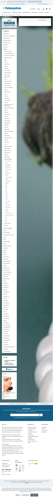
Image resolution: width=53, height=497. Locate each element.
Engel (5, 59)
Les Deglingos (6, 292)
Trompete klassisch (8, 177)
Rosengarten (7, 173)
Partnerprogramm (32, 428)
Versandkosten (23, 480)
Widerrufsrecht (31, 439)
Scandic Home (7, 100)
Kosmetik (5, 47)
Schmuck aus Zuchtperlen (9, 36)
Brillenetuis (6, 98)
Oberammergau (6, 351)
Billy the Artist (7, 91)
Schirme (6, 102)
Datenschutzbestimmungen (20, 417)
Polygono (6, 183)
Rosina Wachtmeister (9, 53)
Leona (6, 219)
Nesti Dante (5, 331)
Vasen (5, 94)
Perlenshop (3, 1)
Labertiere (5, 283)
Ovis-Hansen (6, 285)
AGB (29, 442)
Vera (6, 189)
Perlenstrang (6, 338)
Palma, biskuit (7, 205)
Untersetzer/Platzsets (9, 108)
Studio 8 (6, 225)
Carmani (5, 311)
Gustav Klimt (6, 256)
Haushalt (5, 294)
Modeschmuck (6, 42)
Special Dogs (7, 148)
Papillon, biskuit (8, 207)
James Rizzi (6, 64)
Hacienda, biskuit (8, 169)
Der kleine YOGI (7, 81)
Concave (6, 195)
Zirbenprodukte (6, 241)
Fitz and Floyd (7, 223)
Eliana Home (7, 157)
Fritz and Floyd (6, 232)
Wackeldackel (6, 318)
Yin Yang (6, 96)
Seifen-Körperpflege (7, 228)
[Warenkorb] (49, 9)
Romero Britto (7, 83)
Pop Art (6, 139)
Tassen (5, 66)
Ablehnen (18, 495)
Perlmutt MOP (6, 340)
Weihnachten (6, 33)
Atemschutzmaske (7, 245)
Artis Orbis (6, 142)
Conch (6, 199)
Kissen (4, 254)
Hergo (4, 320)
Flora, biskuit (7, 165)
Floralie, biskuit (8, 181)
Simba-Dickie (6, 329)
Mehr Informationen (28, 491)
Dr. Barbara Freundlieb (9, 55)
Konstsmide (5, 309)
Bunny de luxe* (7, 150)
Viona (6, 187)
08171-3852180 (6, 470)
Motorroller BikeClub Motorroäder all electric (17, 1)
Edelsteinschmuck (7, 40)
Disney (4, 230)
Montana (6, 179)
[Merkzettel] (46, 9)
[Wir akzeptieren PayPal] (9, 369)
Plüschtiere (5, 314)
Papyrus (6, 209)
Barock (6, 163)
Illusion (6, 185)
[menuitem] (49, 9)
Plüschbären (6, 322)
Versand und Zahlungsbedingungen (33, 435)
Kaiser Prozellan (7, 51)
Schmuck (6, 127)
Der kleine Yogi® (8, 146)
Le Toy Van (5, 333)
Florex (4, 243)
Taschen (6, 116)
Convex (6, 197)
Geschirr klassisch (8, 213)
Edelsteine (5, 44)
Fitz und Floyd (7, 70)
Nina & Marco (7, 120)
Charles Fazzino (7, 72)
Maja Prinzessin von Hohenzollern (8, 105)
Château (6, 133)
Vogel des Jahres (8, 137)
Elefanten (6, 68)
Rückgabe (30, 438)
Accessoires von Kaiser (9, 215)
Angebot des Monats (8, 131)
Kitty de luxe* (7, 152)
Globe (6, 217)
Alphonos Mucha (8, 57)
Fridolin (5, 250)
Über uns (44, 428)
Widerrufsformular (32, 441)
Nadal (5, 79)
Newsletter (44, 427)
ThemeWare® (39, 482)
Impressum (44, 432)
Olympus (6, 171)
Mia (6, 221)
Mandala (6, 125)
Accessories (5, 344)
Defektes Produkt (32, 427)
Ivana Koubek (7, 85)
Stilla (6, 191)
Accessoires (6, 135)
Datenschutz (44, 430)
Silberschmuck (6, 335)
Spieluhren (5, 248)
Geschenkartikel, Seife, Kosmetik (34, 1)
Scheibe (6, 175)
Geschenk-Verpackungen (8, 346)
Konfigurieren (34, 495)
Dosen (5, 110)
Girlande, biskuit (8, 167)
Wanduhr (6, 112)
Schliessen (5, 349)
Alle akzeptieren (25, 495)
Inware (4, 252)
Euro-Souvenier (6, 324)
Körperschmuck (6, 38)
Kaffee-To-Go (7, 114)
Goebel (4, 49)
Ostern (5, 62)
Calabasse (7, 203)
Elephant (6, 154)
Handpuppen (6, 316)
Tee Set (6, 89)
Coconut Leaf (7, 201)
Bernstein (5, 342)
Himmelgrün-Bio (6, 327)
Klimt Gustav (7, 74)
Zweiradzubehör (6, 261)
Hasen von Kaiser (8, 161)
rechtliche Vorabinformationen (32, 431)
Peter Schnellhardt (8, 87)
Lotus (5, 144)
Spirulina (6, 193)
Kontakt (30, 433)
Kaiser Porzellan (8, 159)
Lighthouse (6, 129)
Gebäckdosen (7, 122)
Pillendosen (6, 118)
